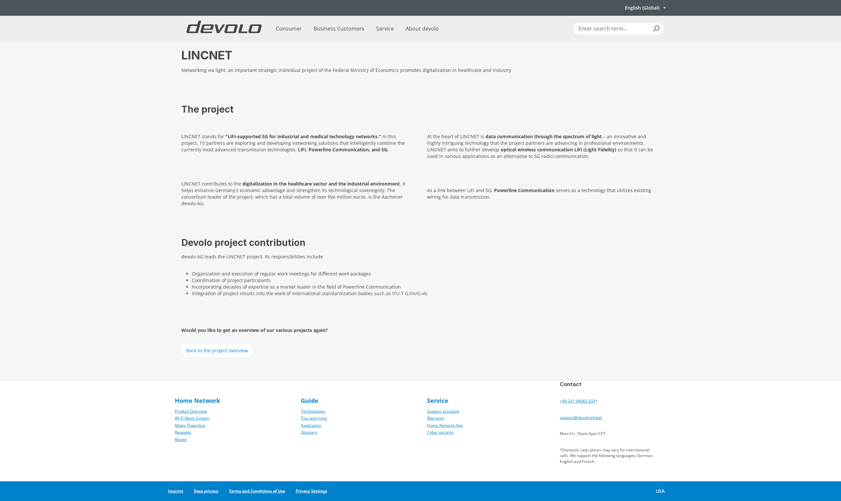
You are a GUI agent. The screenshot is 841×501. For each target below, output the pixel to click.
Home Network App (445, 425)
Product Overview (191, 411)
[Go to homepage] (224, 29)
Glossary (309, 432)
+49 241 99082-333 (577, 401)
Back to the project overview (217, 350)
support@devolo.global (581, 417)
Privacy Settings (311, 491)
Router (181, 439)
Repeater (183, 432)
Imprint (175, 491)
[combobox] (618, 28)
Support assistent (443, 411)
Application (311, 425)
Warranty (435, 418)
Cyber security (440, 432)
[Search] (656, 28)
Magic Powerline (190, 425)
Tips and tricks (314, 418)
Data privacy (206, 491)
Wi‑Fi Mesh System (192, 418)
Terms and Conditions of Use (257, 491)
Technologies (313, 411)
